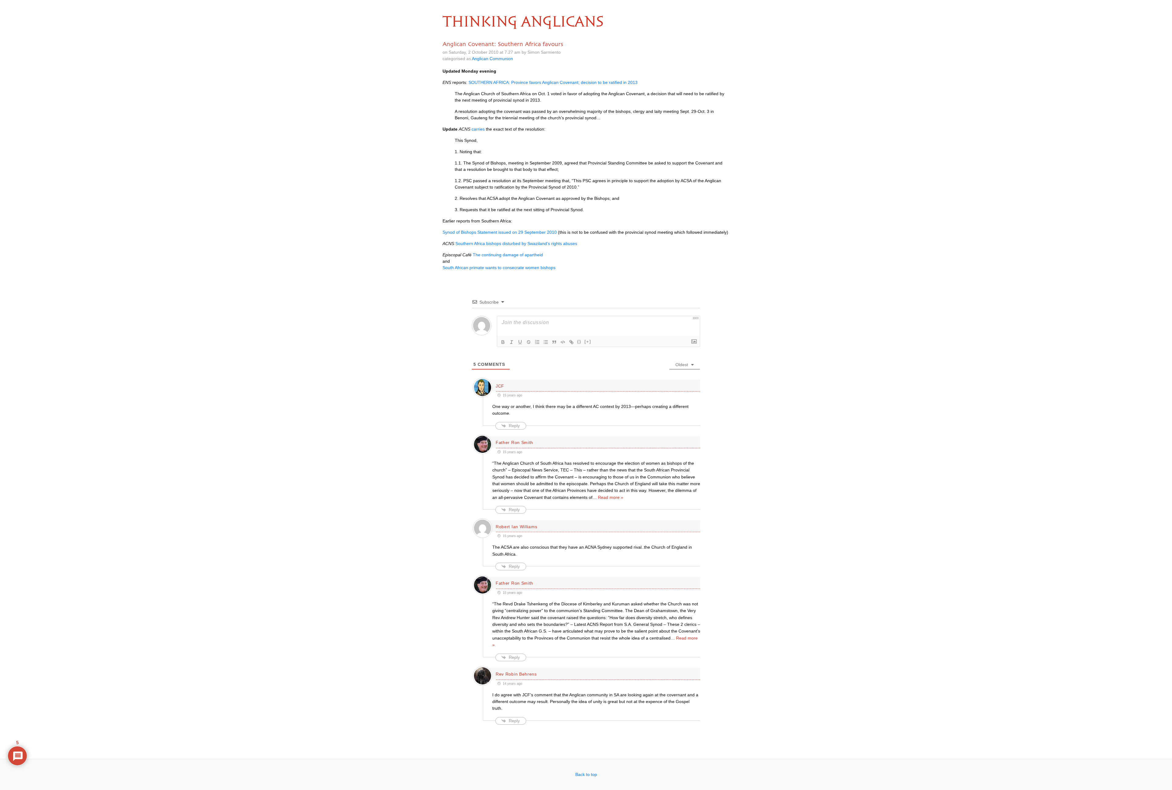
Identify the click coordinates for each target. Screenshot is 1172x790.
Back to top (586, 774)
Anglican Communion (492, 58)
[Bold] (503, 342)
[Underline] (520, 342)
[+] (587, 341)
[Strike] (528, 342)
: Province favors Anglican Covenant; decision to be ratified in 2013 (553, 82)
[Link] (571, 342)
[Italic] (511, 342)
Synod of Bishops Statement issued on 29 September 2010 (500, 232)
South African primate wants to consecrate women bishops (499, 267)
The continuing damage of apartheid (508, 254)
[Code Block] (563, 342)
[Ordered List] (537, 342)
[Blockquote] (554, 342)
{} (579, 341)
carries (478, 129)
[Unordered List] (545, 342)
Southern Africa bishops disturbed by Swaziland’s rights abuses (516, 243)
